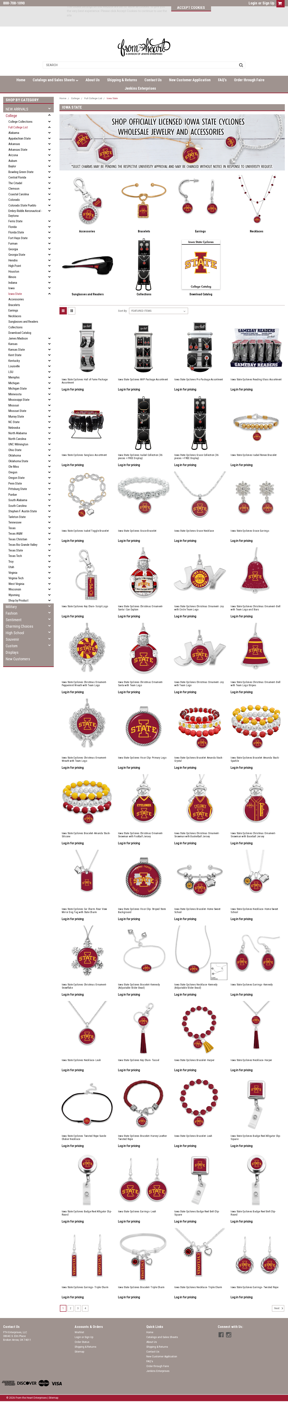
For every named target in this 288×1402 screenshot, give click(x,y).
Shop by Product (18, 600)
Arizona (13, 155)
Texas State (15, 550)
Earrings (13, 310)
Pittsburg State (17, 489)
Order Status (82, 1342)
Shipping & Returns (122, 80)
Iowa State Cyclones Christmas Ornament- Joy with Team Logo (199, 684)
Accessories (16, 299)
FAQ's (222, 80)
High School (15, 633)
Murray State (16, 416)
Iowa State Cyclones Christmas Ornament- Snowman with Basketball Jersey (196, 835)
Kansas (12, 344)
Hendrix (13, 260)
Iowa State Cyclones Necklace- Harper (251, 1060)
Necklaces (14, 316)
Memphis (14, 377)
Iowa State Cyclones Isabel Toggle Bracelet (85, 530)
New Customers (18, 659)
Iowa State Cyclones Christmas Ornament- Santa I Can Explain (140, 608)
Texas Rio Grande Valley (22, 545)
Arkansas (14, 144)
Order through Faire (249, 80)
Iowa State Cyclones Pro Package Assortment (198, 379)
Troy (10, 561)
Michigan (13, 383)
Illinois (12, 277)
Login (253, 3)
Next (277, 1308)
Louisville (14, 366)
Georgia (13, 249)
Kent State (15, 355)
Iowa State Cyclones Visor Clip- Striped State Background (142, 911)
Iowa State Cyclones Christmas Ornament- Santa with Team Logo (140, 684)
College (11, 115)
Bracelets (14, 305)
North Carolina (17, 439)
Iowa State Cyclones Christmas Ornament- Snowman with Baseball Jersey (253, 835)
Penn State (15, 483)
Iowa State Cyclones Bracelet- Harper (194, 1060)
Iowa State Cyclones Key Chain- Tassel (138, 1060)
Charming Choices (19, 626)
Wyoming (14, 595)
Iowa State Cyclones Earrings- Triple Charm (85, 1287)
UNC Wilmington (18, 444)
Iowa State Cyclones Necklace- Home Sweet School (254, 911)
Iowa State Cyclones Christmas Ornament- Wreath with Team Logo (84, 759)
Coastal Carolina (18, 194)
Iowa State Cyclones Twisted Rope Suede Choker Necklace (84, 1137)
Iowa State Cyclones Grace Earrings (250, 530)
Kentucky (14, 361)
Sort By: (122, 310)
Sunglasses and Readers (23, 322)
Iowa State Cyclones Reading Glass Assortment (256, 379)
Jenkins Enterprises (140, 88)
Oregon (12, 472)
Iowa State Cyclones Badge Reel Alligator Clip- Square (256, 1137)
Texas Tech (15, 556)
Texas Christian (17, 539)
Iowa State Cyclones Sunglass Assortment (84, 455)
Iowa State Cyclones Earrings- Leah (137, 1211)
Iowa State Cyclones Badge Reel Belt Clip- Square (196, 1213)
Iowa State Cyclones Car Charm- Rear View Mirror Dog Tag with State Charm (84, 911)
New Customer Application (190, 80)
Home (20, 80)
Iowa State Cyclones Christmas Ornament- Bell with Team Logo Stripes (255, 684)
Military (11, 606)
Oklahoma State (18, 461)
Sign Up (268, 3)
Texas (12, 528)
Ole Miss (13, 467)
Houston (13, 271)
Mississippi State (19, 400)
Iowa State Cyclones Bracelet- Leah (193, 1135)
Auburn (12, 161)
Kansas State (16, 349)
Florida (12, 227)
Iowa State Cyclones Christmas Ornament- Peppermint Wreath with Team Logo (84, 684)
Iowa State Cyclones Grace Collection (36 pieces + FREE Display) (196, 457)
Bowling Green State (21, 172)
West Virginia (16, 584)
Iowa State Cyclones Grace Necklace (194, 530)
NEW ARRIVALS (17, 109)
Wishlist (79, 1332)
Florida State (16, 232)
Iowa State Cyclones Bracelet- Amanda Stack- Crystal (198, 759)
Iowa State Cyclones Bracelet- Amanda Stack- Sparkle (255, 759)
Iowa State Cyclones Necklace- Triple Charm (198, 1287)
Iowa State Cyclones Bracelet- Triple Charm (141, 1287)
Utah (11, 567)
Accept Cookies (191, 7)
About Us (93, 80)
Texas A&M (15, 533)
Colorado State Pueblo (22, 205)
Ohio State (15, 450)
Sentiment (14, 620)
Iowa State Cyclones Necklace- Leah (81, 1060)
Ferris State (15, 221)
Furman (12, 243)
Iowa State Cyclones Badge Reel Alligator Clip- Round (87, 1213)
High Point (14, 266)
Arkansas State (17, 150)
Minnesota (15, 394)
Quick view (87, 370)
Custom (11, 646)
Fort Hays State (18, 238)
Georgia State (16, 255)
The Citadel (15, 183)
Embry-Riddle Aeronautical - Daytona (25, 213)
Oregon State (16, 478)
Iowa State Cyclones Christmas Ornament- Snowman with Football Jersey (140, 835)
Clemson (13, 188)
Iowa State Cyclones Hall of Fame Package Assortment (85, 381)
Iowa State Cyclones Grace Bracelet (137, 530)
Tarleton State (17, 517)
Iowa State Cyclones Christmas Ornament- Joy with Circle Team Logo (199, 608)
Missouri (13, 405)
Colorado (14, 200)
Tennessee (15, 522)
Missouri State (17, 411)
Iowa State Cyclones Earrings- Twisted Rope (254, 1287)
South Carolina (17, 506)
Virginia (12, 573)
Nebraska (14, 428)
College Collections (20, 122)
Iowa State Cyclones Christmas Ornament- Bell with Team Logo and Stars (255, 608)
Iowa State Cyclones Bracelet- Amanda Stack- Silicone (86, 835)
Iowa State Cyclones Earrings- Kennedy (252, 984)
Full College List (18, 127)
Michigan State (17, 388)
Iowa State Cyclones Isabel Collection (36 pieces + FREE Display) (140, 457)
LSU (10, 372)
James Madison (18, 338)
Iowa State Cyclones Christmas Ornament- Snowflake (84, 986)
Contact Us (153, 80)
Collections (15, 327)
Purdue (12, 495)
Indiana (12, 283)
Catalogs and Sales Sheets (54, 80)
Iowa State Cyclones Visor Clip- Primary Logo (142, 757)
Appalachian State (19, 138)
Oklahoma (14, 455)
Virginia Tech (16, 578)
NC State (14, 422)
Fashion (11, 613)
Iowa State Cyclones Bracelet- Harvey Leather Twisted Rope (142, 1137)
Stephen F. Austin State (22, 511)
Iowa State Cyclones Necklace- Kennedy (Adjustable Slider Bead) (195, 986)
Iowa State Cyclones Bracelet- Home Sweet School (197, 911)
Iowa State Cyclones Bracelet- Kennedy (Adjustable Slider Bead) (139, 986)
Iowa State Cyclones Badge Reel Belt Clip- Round (253, 1213)
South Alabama (17, 500)
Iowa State (15, 294)
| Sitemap (52, 1397)
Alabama (13, 133)
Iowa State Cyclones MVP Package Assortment (143, 379)
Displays (12, 652)
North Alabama (17, 433)
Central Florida (17, 177)
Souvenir (12, 639)
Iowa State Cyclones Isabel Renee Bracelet (253, 455)
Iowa (11, 288)
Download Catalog (19, 333)
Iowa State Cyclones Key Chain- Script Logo (85, 606)
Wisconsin (14, 589)
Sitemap (79, 1351)
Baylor (12, 166)
